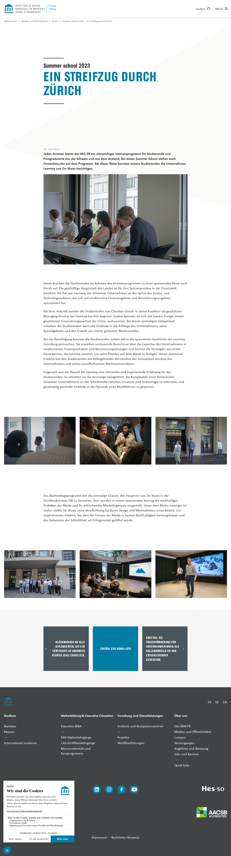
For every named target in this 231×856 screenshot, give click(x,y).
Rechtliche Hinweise (125, 837)
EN (225, 702)
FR (209, 702)
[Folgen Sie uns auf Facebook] (122, 789)
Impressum (99, 837)
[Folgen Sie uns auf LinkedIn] (97, 789)
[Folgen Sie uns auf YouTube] (134, 789)
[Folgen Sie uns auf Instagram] (109, 789)
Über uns (180, 715)
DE (217, 702)
